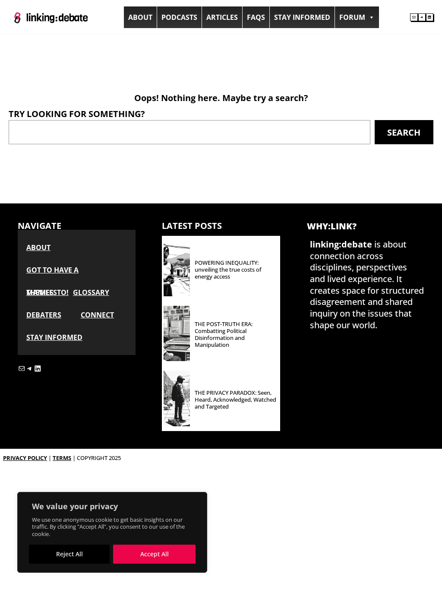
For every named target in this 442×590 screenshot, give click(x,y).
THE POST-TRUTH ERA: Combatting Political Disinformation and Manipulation (224, 335)
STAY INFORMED (302, 17)
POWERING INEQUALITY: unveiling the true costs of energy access (228, 270)
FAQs (256, 17)
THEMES (40, 292)
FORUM (352, 17)
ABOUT (140, 17)
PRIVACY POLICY (25, 458)
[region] (112, 532)
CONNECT (97, 315)
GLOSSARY (91, 292)
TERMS (62, 458)
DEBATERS (43, 315)
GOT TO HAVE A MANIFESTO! (52, 273)
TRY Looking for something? (77, 114)
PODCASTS (179, 17)
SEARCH (403, 132)
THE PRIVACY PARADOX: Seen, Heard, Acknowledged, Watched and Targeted (235, 400)
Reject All (69, 554)
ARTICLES (222, 17)
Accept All (154, 554)
